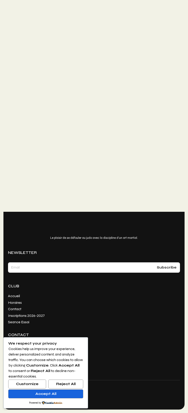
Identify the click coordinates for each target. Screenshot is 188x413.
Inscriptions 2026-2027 (38, 193)
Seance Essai (27, 198)
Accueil (22, 178)
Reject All (66, 384)
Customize (27, 384)
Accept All (45, 393)
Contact (23, 188)
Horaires (23, 183)
